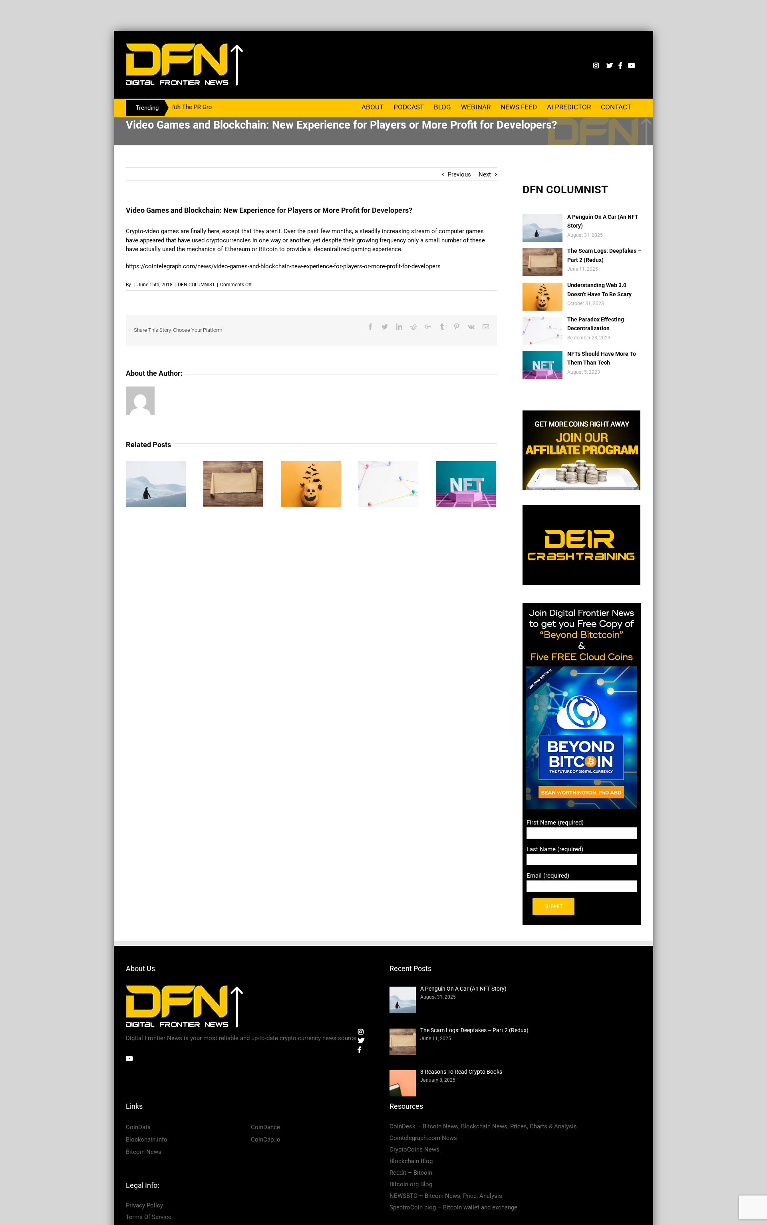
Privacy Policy (144, 1205)
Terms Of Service (148, 1217)
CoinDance (265, 1127)
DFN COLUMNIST (196, 284)
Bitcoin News (143, 1152)
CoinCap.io (265, 1139)
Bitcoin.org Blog (410, 1184)
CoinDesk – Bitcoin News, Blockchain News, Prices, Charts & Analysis (483, 1126)
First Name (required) (555, 822)
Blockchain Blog (411, 1161)
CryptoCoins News (414, 1149)
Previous (459, 174)
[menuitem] (373, 107)
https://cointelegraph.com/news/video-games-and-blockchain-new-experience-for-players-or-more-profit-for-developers (283, 266)
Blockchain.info (146, 1139)
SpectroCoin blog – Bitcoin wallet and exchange (453, 1207)
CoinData (138, 1127)
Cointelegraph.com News (423, 1138)
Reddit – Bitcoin (410, 1172)
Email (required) (548, 875)
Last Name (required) (555, 849)
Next (485, 174)
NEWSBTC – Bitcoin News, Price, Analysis (445, 1195)
